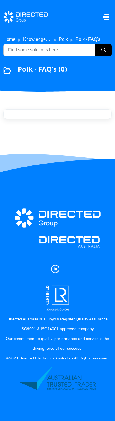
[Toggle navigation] (106, 17)
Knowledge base (40, 39)
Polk (63, 39)
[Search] (103, 50)
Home (9, 39)
